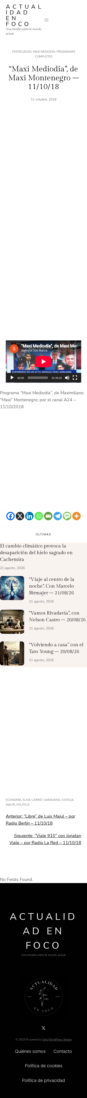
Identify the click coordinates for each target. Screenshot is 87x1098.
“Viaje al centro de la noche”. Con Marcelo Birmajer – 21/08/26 (51, 586)
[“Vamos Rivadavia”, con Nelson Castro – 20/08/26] (12, 623)
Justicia (68, 800)
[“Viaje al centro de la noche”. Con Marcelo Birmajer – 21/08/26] (12, 589)
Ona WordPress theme (57, 1040)
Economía (13, 800)
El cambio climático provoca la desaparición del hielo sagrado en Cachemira (36, 552)
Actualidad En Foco (25, 15)
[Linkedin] (29, 516)
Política (22, 805)
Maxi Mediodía (44, 52)
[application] (43, 361)
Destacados (21, 52)
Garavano (52, 800)
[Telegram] (57, 516)
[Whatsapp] (39, 516)
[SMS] (67, 516)
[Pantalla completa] (74, 377)
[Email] (48, 516)
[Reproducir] (12, 377)
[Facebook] (10, 516)
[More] (76, 516)
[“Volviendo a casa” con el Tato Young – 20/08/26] (12, 654)
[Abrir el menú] (46, 20)
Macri (10, 805)
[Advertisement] (43, 172)
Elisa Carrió (32, 800)
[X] (20, 516)
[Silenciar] (67, 377)
